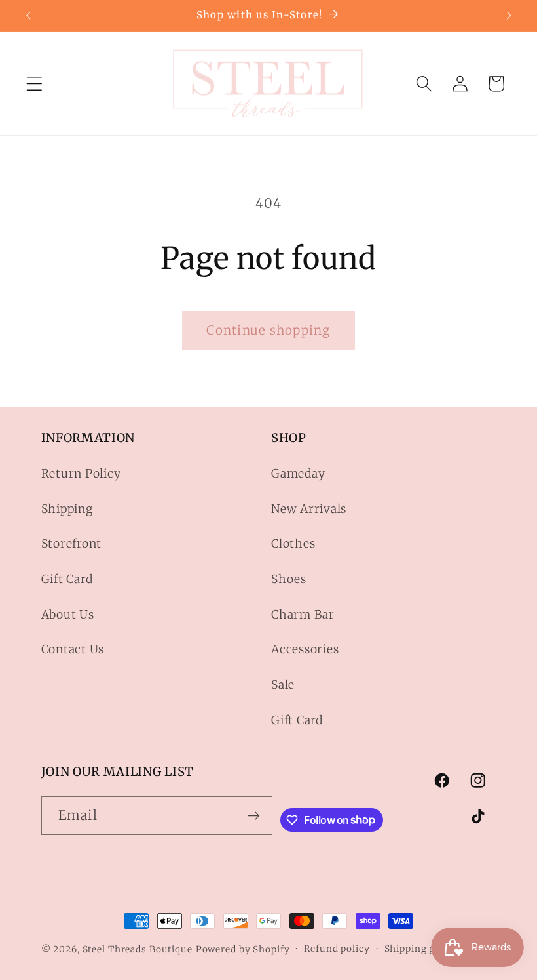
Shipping (67, 509)
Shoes (288, 579)
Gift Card (67, 579)
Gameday (298, 473)
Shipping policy (421, 948)
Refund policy (336, 948)
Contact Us (73, 649)
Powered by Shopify (243, 949)
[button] (34, 84)
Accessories (305, 649)
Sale (283, 685)
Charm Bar (303, 614)
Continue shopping (268, 330)
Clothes (293, 544)
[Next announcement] (508, 15)
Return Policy (81, 473)
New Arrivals (308, 509)
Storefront (71, 544)
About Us (67, 614)
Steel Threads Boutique (138, 949)
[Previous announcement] (28, 15)
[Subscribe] (254, 815)
